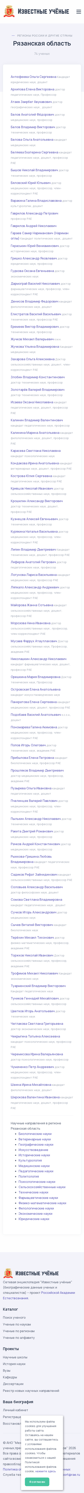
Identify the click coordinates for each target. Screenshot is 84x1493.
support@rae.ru (68, 1474)
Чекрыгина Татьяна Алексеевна (35, 1036)
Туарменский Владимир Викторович (38, 986)
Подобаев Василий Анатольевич (36, 714)
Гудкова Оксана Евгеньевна (32, 271)
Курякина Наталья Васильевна (34, 531)
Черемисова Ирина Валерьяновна (37, 1054)
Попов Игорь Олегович (28, 745)
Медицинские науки (34, 1166)
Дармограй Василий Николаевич (35, 283)
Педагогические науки (36, 1171)
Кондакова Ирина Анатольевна (35, 463)
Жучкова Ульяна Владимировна (35, 346)
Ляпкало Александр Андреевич (35, 587)
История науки (14, 1364)
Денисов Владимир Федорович (34, 301)
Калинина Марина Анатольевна (35, 432)
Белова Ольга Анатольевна (32, 139)
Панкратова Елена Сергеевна (34, 702)
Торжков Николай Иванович (32, 955)
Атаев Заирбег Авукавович (31, 102)
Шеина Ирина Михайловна (31, 1084)
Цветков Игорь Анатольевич (33, 1011)
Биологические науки (35, 1134)
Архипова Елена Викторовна (32, 89)
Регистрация (13, 1417)
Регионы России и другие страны (44, 35)
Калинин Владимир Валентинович (37, 420)
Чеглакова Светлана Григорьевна (37, 1023)
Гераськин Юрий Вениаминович (35, 246)
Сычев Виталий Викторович (32, 925)
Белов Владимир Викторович (33, 127)
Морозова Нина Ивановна (30, 623)
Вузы (6, 1370)
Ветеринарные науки (35, 1139)
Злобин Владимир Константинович (38, 377)
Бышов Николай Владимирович (34, 170)
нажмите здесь (45, 1471)
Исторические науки (34, 1155)
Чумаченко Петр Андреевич (32, 1067)
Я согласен (37, 1482)
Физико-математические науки (42, 1203)
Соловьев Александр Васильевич (37, 887)
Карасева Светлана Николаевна (36, 450)
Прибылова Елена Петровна (32, 758)
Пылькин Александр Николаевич (36, 819)
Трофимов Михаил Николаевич (34, 973)
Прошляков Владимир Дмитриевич (37, 770)
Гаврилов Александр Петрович (34, 213)
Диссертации (13, 1384)
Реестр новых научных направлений (31, 1391)
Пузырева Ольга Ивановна (31, 788)
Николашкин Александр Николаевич (38, 659)
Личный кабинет (15, 1410)
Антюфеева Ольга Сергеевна (33, 77)
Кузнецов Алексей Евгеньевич (34, 519)
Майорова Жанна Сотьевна (32, 605)
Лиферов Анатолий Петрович (33, 562)
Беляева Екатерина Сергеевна (34, 152)
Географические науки (36, 1144)
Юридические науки (34, 1219)
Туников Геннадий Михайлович (35, 998)
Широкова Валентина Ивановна (35, 1097)
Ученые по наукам (17, 1324)
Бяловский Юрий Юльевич (31, 183)
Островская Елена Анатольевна (35, 689)
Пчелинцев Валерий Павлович (34, 801)
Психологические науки (37, 1182)
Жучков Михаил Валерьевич (32, 339)
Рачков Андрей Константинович (35, 844)
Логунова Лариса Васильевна (34, 575)
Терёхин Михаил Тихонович (32, 937)
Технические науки (33, 1192)
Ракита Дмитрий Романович (32, 831)
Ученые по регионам (19, 1331)
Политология (29, 1176)
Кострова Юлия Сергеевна (31, 476)
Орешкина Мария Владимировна (35, 677)
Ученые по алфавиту (19, 1337)
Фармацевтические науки (38, 1198)
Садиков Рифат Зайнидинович (34, 874)
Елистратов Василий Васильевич (36, 314)
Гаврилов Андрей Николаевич (33, 226)
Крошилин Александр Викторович (37, 501)
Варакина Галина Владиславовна (36, 200)
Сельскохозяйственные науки (42, 1187)
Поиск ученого (14, 1317)
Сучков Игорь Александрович (33, 912)
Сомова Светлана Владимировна (36, 899)
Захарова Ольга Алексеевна (33, 359)
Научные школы (15, 1357)
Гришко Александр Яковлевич (34, 258)
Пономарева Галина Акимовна (34, 727)
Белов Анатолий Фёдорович (32, 114)
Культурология (30, 1160)
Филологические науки (36, 1208)
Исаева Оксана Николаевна (32, 402)
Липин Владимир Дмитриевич (33, 549)
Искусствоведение (33, 1150)
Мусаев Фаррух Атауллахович (34, 641)
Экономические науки (35, 1213)
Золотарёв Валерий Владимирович (37, 389)
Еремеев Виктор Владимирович (35, 326)
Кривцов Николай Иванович (32, 488)
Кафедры (10, 1377)
